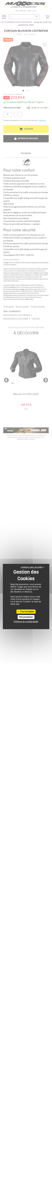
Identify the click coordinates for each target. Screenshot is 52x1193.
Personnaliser (26, 617)
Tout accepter (27, 611)
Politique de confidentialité (26, 622)
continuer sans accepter (31, 567)
